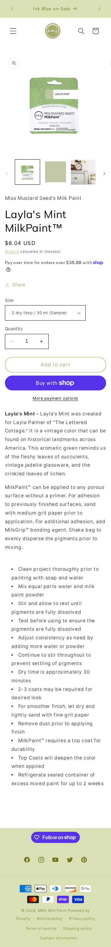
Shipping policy (77, 928)
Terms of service (41, 928)
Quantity (14, 328)
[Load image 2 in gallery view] (55, 172)
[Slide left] (7, 173)
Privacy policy (82, 918)
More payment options (55, 398)
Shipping (12, 252)
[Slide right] (104, 173)
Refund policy (50, 918)
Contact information (59, 938)
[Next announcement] (99, 8)
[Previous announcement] (11, 8)
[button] (13, 31)
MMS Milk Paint (52, 910)
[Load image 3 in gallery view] (83, 172)
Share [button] (19, 285)
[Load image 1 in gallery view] (27, 172)
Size (9, 300)
